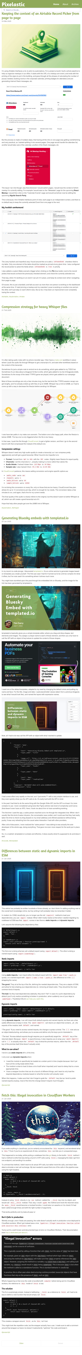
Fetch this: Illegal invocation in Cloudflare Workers (38, 1095)
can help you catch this (34, 999)
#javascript (6, 1085)
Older (21, 1343)
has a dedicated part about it (16, 1232)
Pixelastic (13, 4)
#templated (13, 840)
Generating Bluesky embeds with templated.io (35, 518)
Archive (75, 4)
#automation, (14, 296)
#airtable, (5, 296)
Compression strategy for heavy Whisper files (34, 307)
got (50, 1155)
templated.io (38, 571)
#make (22, 296)
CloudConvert (33, 441)
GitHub (66, 1354)
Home (56, 4)
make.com (59, 360)
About (65, 4)
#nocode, (5, 840)
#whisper (15, 508)
